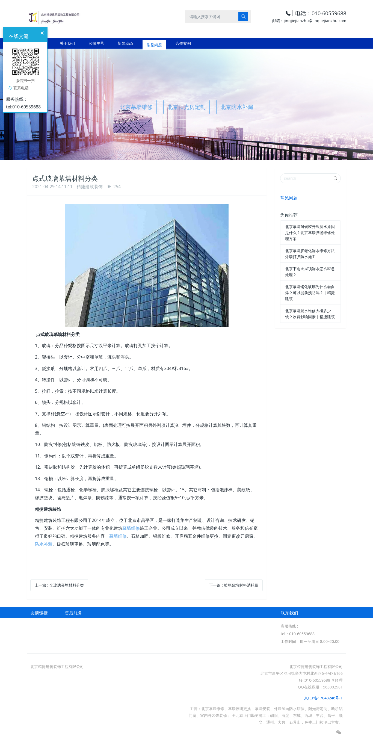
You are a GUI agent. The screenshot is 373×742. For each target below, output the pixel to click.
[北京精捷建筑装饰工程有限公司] (54, 16)
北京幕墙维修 (136, 107)
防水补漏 (43, 544)
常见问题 (289, 198)
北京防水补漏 (236, 107)
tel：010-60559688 (298, 633)
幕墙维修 (131, 528)
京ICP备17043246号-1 (323, 697)
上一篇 (59, 585)
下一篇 (233, 585)
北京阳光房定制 (186, 107)
